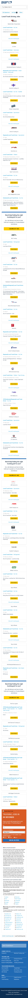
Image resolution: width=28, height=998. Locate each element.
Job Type (14, 12)
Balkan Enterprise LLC (14, 774)
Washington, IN (8, 924)
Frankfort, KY (8, 929)
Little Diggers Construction (14, 793)
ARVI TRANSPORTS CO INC (14, 194)
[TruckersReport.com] (6, 3)
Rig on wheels (14, 644)
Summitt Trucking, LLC (14, 88)
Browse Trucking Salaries (7, 962)
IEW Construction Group (14, 371)
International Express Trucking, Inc (14, 67)
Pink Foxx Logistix (14, 703)
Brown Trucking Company (14, 350)
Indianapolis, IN (19, 924)
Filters (21, 12)
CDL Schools (4, 971)
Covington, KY (19, 925)
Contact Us (4, 953)
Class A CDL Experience (8, 830)
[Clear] (25, 7)
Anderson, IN (19, 922)
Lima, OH (7, 927)
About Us (4, 977)
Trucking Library (5, 970)
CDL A (5, 837)
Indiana (6, 897)
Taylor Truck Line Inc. (14, 171)
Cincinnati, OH (8, 915)
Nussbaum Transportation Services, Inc (14, 281)
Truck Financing (5, 979)
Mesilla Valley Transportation (14, 24)
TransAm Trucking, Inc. (14, 551)
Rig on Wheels (14, 606)
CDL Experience (6, 12)
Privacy (2, 990)
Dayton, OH (7, 920)
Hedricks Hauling (14, 754)
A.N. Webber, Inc (14, 395)
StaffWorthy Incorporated (14, 738)
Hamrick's (14, 328)
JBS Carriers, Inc (14, 485)
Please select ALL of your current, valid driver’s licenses (12, 835)
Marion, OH (18, 913)
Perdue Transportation (14, 109)
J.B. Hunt (14, 46)
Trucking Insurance (18, 971)
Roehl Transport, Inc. (14, 507)
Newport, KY (19, 927)
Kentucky (7, 900)
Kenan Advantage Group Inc (14, 305)
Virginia (16, 903)
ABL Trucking (14, 238)
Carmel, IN (18, 919)
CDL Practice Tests (18, 970)
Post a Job (16, 960)
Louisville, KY (8, 925)
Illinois (6, 903)
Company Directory (18, 958)
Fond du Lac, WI (19, 929)
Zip (3, 825)
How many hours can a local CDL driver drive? (13, 868)
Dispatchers (16, 979)
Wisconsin (17, 897)
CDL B (10, 837)
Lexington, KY (19, 915)
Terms (22, 990)
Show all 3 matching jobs (13, 59)
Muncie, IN (18, 920)
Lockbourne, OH (19, 917)
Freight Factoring (17, 977)
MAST (14, 261)
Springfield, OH (8, 917)
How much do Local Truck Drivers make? (12, 879)
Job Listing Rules (15, 992)
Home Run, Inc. (14, 151)
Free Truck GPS (5, 968)
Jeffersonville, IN (8, 922)
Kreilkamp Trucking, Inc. (14, 416)
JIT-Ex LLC (14, 530)
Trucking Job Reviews (18, 962)
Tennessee (17, 900)
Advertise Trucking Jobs (19, 953)
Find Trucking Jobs (6, 958)
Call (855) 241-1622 (14, 228)
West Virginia (18, 898)
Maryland (17, 902)
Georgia (6, 902)
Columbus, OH (8, 919)
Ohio (6, 898)
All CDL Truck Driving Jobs (7, 936)
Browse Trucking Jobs (6, 960)
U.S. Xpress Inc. (14, 439)
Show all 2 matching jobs (13, 38)
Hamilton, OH (8, 913)
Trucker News (17, 968)
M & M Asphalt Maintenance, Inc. (14, 664)
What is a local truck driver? (9, 847)
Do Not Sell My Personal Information (12, 990)
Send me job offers (14, 840)
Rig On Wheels (14, 587)
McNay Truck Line (14, 570)
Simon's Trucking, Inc (14, 131)
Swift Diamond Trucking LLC (14, 722)
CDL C (16, 837)
